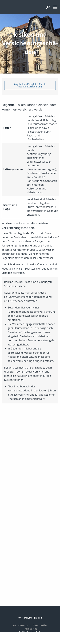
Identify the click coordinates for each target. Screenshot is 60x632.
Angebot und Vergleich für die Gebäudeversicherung (30, 85)
